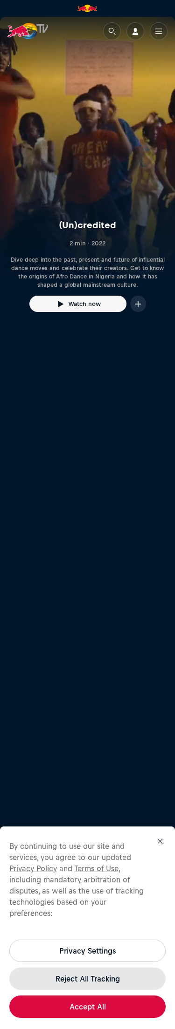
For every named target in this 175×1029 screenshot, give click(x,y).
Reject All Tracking (88, 979)
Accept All (88, 1006)
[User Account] (135, 31)
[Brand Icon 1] (87, 8)
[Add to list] (138, 304)
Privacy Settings (87, 951)
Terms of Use (96, 868)
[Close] (160, 841)
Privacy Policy (33, 868)
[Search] (112, 31)
